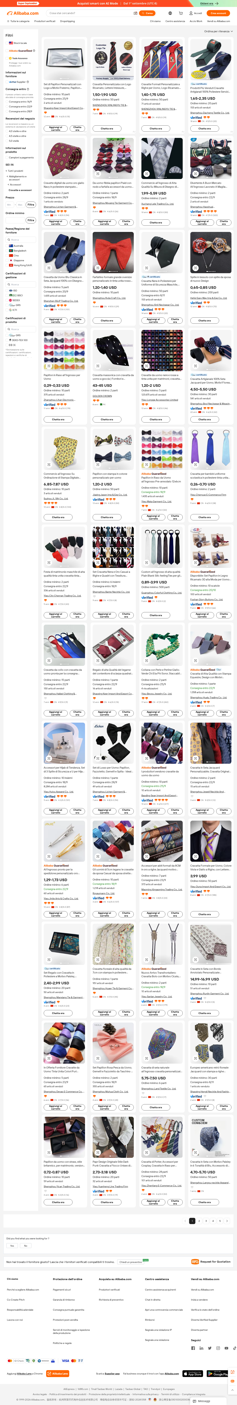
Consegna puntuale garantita (68, 1309)
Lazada (118, 1389)
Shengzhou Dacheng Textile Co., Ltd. (210, 112)
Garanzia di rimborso (64, 1299)
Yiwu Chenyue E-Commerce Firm (208, 494)
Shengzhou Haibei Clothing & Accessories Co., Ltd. (59, 693)
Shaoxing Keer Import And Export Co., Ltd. (64, 108)
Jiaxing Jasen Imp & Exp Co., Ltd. (110, 494)
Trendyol (155, 1389)
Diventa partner (199, 1330)
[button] (135, 13)
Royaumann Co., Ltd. (104, 893)
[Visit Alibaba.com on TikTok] (235, 1348)
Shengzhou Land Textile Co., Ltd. (158, 1088)
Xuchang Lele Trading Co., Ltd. (157, 203)
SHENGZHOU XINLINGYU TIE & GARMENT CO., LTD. (109, 105)
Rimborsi (150, 1319)
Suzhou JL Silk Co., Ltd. (56, 498)
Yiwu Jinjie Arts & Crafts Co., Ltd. (61, 898)
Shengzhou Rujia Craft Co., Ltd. (109, 298)
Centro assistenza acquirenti (160, 1289)
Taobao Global (132, 1389)
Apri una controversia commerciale (164, 1309)
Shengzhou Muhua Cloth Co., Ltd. (110, 1091)
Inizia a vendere (199, 1299)
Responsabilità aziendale (20, 1309)
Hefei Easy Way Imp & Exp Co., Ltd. (208, 298)
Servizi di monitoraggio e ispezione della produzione (71, 1331)
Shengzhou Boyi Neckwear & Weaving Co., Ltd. (210, 403)
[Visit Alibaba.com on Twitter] (210, 1348)
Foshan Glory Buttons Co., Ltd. (206, 599)
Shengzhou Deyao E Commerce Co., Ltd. (63, 1091)
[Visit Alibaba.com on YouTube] (226, 1348)
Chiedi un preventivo (132, 1261)
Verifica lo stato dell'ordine (205, 1309)
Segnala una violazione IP (158, 1330)
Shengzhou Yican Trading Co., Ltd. (62, 1186)
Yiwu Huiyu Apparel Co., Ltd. (59, 791)
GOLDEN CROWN (102, 396)
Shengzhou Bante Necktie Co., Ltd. (111, 591)
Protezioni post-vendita (65, 1319)
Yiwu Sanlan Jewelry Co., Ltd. (156, 996)
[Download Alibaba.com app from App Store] (192, 1373)
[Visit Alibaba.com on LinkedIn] (201, 1348)
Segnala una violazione (157, 1340)
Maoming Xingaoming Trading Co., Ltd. (161, 889)
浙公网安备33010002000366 (175, 1399)
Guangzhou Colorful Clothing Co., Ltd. (161, 592)
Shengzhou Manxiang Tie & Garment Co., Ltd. (63, 997)
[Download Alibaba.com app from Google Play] (218, 1373)
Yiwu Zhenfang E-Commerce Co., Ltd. (161, 1185)
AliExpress (69, 1389)
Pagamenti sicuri (62, 1289)
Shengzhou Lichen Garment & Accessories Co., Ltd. (60, 206)
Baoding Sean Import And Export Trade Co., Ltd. (158, 795)
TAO (145, 1389)
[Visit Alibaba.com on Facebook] (193, 1348)
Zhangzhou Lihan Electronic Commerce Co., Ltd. (59, 399)
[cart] (181, 13)
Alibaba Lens (24, 1373)
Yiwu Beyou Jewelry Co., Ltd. (156, 693)
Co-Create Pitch (16, 1299)
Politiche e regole (62, 1343)
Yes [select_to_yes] (12, 1245)
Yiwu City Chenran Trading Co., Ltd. (62, 595)
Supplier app (112, 1373)
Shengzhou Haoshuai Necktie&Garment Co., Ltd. (204, 206)
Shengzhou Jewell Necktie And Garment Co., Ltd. (207, 791)
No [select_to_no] (25, 1245)
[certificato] (211, 669)
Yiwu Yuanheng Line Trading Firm (110, 1186)
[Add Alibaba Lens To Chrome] (57, 1373)
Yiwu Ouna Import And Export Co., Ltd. (210, 886)
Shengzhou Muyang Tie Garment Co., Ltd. (113, 203)
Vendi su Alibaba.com (202, 1289)
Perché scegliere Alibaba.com (23, 1289)
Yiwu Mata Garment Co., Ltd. (156, 501)
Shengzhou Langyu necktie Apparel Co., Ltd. (209, 1182)
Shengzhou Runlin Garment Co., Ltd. (209, 993)
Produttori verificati (109, 1289)
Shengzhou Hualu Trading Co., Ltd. (208, 697)
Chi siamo (12, 1279)
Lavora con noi (15, 1319)
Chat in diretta (152, 1299)
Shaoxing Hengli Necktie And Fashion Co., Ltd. (210, 1091)
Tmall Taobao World (101, 1389)
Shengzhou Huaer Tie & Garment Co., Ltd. (113, 988)
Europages (169, 1389)
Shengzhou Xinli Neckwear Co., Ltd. (160, 304)
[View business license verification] (149, 1400)
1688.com (83, 1389)
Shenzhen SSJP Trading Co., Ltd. (61, 301)
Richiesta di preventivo (111, 1299)
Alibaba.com (172, 1373)
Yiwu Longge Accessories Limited (159, 399)
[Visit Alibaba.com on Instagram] (218, 1348)
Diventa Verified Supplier (204, 1319)
